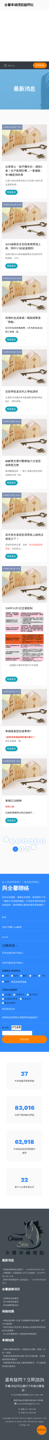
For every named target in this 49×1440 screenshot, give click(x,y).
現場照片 (20, 994)
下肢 (43, 975)
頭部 (6, 975)
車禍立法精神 (13, 800)
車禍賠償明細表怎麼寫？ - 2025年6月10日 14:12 (24, 1269)
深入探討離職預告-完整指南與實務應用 (19, 1334)
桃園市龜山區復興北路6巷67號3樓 (28, 1400)
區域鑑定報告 (11, 998)
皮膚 (6, 981)
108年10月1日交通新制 (19, 608)
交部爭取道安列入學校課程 (21, 391)
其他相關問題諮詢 (10, 1305)
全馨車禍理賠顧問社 (19, 4)
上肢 (34, 975)
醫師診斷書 (9, 1003)
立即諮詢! (40, 65)
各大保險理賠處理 (10, 1302)
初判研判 (33, 994)
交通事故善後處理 (10, 1298)
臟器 (25, 975)
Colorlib (30, 1421)
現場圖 (7, 994)
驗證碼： (6, 1027)
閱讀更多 (11, 192)
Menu (11, 65)
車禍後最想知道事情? (18, 731)
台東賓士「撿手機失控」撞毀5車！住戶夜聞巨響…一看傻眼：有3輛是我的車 (24, 170)
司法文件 (26, 998)
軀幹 (16, 975)
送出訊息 (24, 1039)
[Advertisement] (24, 36)
